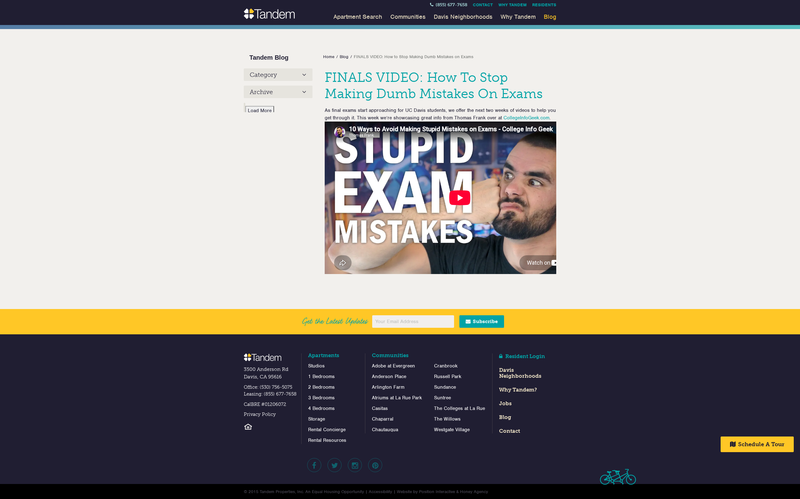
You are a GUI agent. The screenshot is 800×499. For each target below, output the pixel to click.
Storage (316, 419)
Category (263, 74)
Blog (550, 17)
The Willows (447, 419)
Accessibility (380, 491)
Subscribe (485, 321)
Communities (408, 17)
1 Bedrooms (321, 376)
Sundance (445, 387)
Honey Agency (474, 491)
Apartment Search (357, 17)
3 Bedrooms (321, 398)
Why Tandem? (518, 390)
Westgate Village (452, 430)
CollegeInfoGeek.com (526, 118)
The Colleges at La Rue (459, 408)
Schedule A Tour (760, 444)
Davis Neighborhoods (463, 17)
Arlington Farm (388, 387)
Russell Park (447, 376)
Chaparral (382, 419)
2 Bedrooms (321, 387)
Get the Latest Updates (334, 321)
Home (328, 56)
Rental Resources (327, 440)
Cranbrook (446, 366)
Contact (483, 4)
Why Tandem (512, 4)
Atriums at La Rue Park (397, 398)
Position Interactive (437, 491)
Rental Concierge (327, 430)
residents (544, 4)
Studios (316, 366)
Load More (260, 110)
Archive (261, 92)
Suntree (442, 398)
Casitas (380, 408)
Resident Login (524, 356)
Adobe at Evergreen (393, 366)
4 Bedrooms (321, 408)
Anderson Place (389, 376)
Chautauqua (385, 430)
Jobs (505, 403)
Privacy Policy (260, 414)
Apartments (323, 355)
